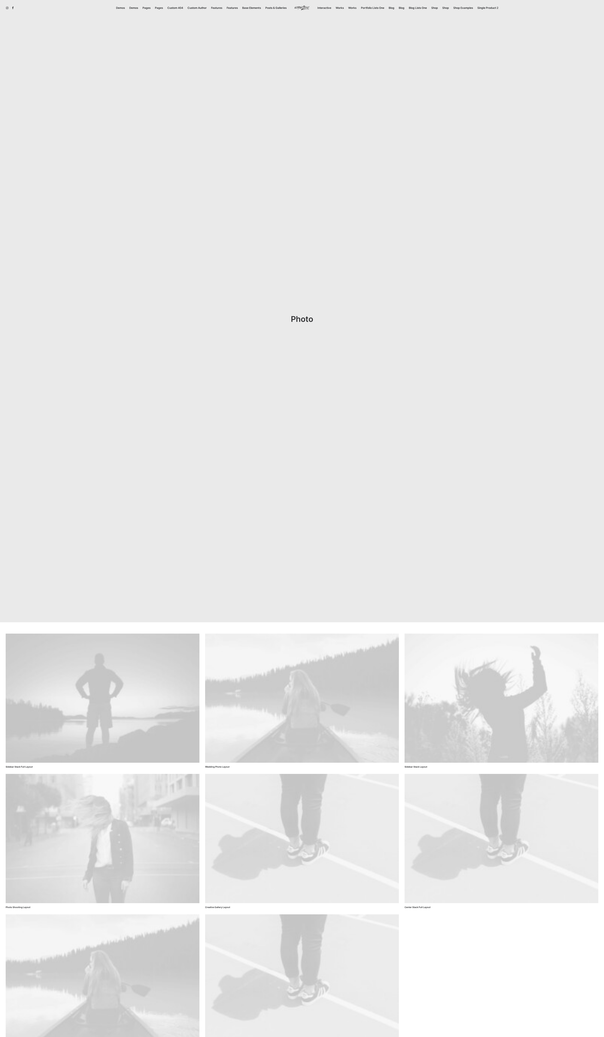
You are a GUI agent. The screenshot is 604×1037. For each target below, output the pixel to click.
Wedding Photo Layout (217, 766)
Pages (147, 7)
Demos (120, 7)
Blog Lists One (418, 7)
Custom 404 (175, 7)
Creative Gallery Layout (217, 907)
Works (340, 7)
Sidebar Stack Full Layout (19, 766)
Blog (391, 7)
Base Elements (251, 7)
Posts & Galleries (276, 7)
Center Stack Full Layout (418, 907)
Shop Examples (463, 7)
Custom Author (197, 7)
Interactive (324, 7)
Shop (434, 7)
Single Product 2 (487, 7)
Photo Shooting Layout (18, 907)
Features (216, 7)
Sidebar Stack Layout (416, 766)
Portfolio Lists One (372, 7)
